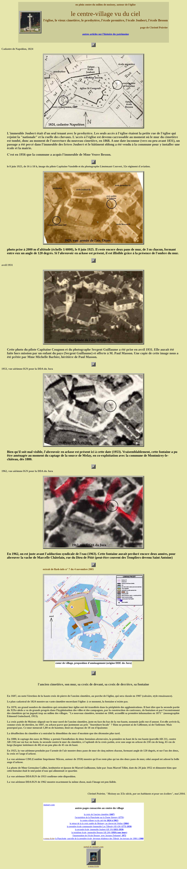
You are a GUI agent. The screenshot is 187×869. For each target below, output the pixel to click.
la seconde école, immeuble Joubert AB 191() (99, 829)
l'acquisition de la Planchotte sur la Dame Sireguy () (99, 817)
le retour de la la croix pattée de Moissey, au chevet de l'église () (99, 823)
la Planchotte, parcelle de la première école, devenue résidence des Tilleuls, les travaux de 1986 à (99, 838)
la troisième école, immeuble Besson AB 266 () (99, 832)
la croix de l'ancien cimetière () (99, 814)
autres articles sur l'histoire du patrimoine (105, 34)
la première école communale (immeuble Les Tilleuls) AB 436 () (99, 826)
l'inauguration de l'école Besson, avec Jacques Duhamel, (99, 835)
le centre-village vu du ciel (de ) (99, 820)
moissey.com (49, 805)
